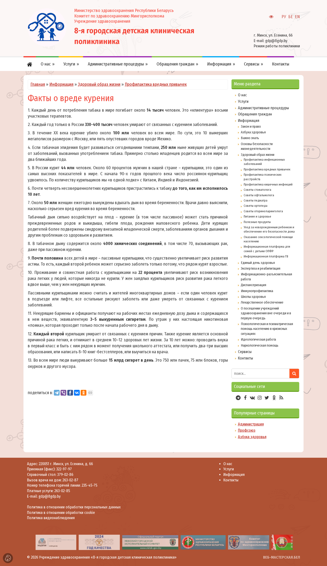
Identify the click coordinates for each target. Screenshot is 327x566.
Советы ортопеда (255, 205)
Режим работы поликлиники (277, 46)
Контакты (245, 358)
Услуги (243, 101)
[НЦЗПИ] (55, 542)
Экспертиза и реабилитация (260, 268)
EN (297, 16)
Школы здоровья (253, 296)
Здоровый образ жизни (99, 84)
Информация (61, 84)
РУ (284, 16)
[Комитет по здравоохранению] (248, 542)
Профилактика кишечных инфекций (268, 184)
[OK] (83, 393)
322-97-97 (63, 469)
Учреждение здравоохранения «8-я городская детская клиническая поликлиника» (107, 557)
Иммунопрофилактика (257, 291)
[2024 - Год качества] (99, 542)
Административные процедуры (263, 108)
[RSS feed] (281, 398)
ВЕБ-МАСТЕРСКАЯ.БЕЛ (281, 557)
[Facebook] (70, 393)
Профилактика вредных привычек (156, 84)
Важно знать (250, 138)
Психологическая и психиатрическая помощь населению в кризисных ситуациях (267, 329)
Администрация (251, 424)
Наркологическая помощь (259, 345)
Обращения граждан (255, 114)
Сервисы (245, 351)
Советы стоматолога (257, 189)
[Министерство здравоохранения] (203, 542)
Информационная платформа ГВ (266, 256)
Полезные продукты (257, 222)
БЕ (290, 16)
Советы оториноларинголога (263, 211)
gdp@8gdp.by (276, 40)
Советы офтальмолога (259, 195)
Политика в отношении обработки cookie (61, 512)
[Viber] (63, 393)
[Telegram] (57, 393)
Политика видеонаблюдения (51, 518)
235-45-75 (89, 485)
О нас (242, 95)
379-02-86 (65, 474)
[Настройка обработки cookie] (8, 558)
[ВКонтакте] (77, 393)
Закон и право (251, 126)
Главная (37, 84)
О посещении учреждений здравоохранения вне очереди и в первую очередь (266, 313)
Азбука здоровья (253, 132)
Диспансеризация (253, 285)
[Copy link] (90, 393)
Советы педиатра (255, 200)
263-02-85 (62, 491)
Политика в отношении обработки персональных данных (74, 507)
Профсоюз (246, 430)
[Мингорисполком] (150, 542)
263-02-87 (70, 480)
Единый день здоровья (258, 263)
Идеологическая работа (258, 339)
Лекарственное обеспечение (262, 302)
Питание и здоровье (257, 216)
